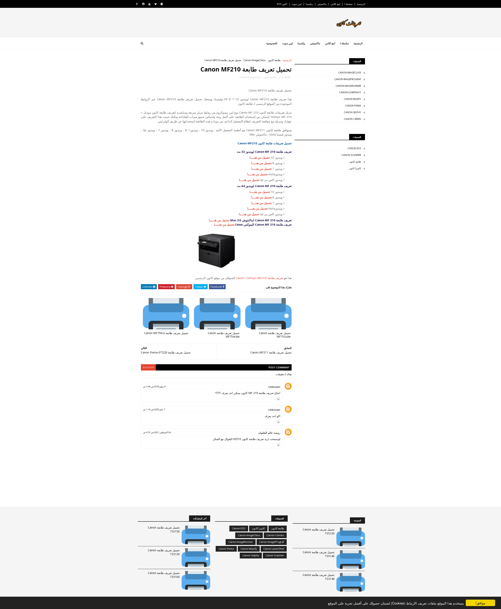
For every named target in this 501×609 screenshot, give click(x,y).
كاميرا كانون (355, 168)
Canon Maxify (352, 99)
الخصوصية (271, 43)
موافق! (480, 602)
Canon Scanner (351, 155)
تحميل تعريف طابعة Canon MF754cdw (224, 335)
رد (278, 398)
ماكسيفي (321, 4)
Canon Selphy (352, 112)
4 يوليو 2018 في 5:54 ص (154, 386)
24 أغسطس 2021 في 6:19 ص (157, 432)
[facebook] (162, 4)
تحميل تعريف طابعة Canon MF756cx (166, 333)
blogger (148, 367)
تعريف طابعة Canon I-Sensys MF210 (259, 278)
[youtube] (149, 4)
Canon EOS (354, 148)
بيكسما (309, 4)
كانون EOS (282, 4)
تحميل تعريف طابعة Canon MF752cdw (275, 335)
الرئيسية (361, 4)
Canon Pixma (353, 105)
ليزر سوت (297, 4)
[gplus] (137, 4)
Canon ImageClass (254, 60)
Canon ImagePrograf (347, 79)
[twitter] (155, 4)
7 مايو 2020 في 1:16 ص (154, 409)
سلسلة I (348, 4)
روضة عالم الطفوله (269, 433)
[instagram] (143, 4)
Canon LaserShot (350, 92)
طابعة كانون (274, 60)
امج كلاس (335, 4)
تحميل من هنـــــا (260, 157)
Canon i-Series (352, 119)
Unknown (274, 387)
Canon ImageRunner (348, 86)
